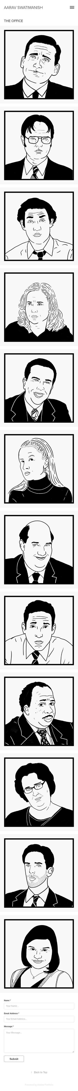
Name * (7, 1000)
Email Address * (11, 1013)
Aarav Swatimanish (23, 7)
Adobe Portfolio (45, 1084)
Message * (9, 1026)
